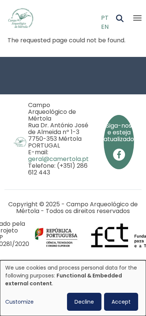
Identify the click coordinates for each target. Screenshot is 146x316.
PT (105, 17)
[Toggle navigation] (137, 18)
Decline (84, 302)
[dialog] (73, 288)
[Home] (23, 18)
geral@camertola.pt (58, 159)
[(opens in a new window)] (119, 154)
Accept (121, 302)
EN (105, 26)
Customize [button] (19, 302)
